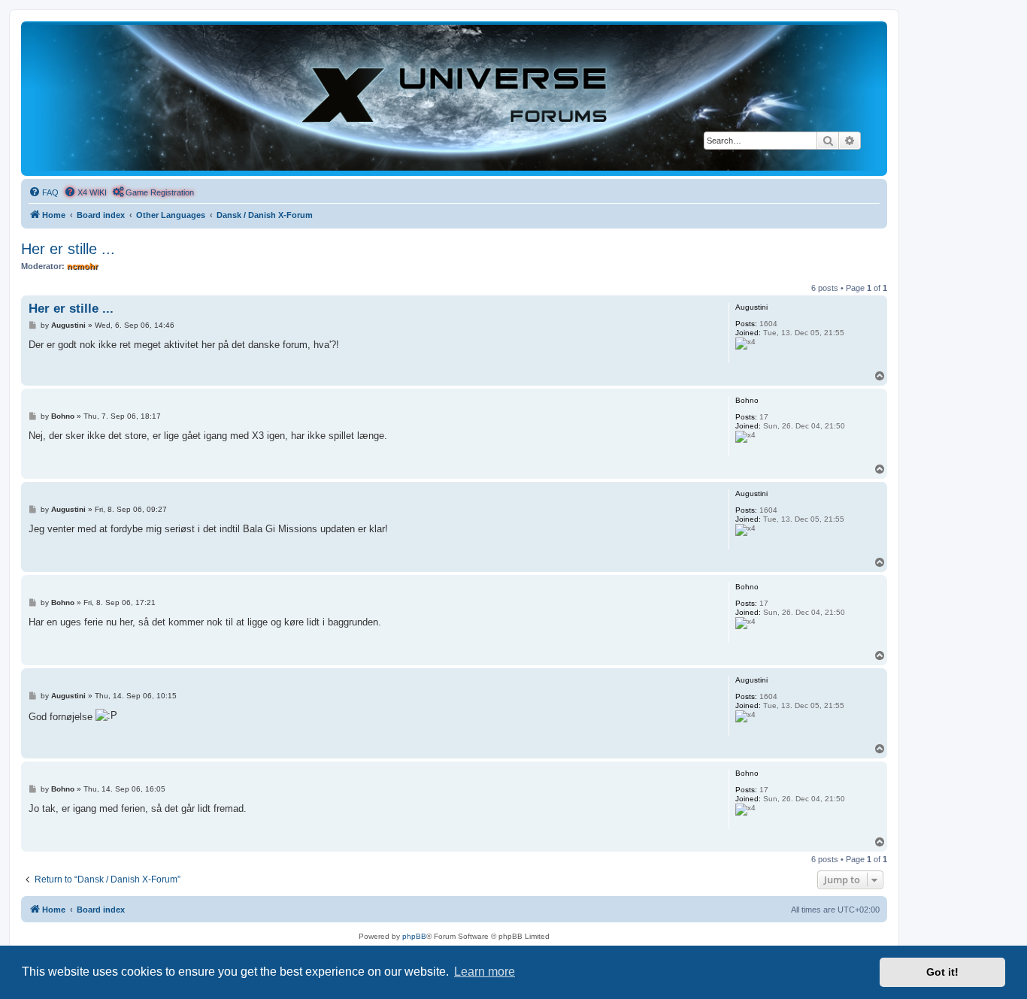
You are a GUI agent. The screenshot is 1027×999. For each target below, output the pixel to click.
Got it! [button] (942, 972)
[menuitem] (44, 192)
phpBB (414, 936)
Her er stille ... (68, 249)
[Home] (454, 98)
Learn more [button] (484, 971)
